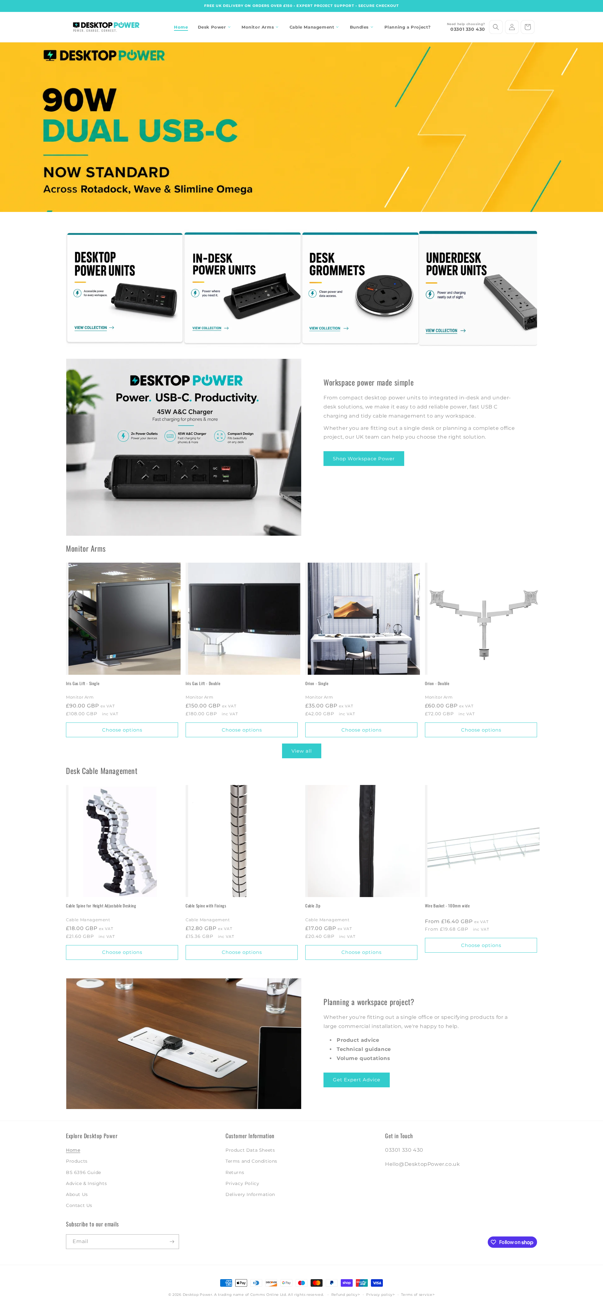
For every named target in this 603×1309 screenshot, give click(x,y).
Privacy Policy (242, 1183)
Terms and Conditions (251, 1161)
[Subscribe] (172, 1241)
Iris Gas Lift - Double (203, 683)
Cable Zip (312, 905)
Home (73, 1150)
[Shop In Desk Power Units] (243, 288)
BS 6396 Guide (83, 1172)
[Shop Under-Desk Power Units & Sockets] (478, 288)
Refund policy (344, 1294)
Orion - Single (316, 683)
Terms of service (416, 1294)
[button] (214, 27)
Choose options (122, 730)
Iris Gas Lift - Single (82, 683)
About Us (77, 1194)
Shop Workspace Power (364, 459)
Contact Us (79, 1205)
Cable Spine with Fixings (206, 905)
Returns (234, 1172)
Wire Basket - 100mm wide (447, 905)
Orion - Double (437, 683)
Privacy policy (379, 1294)
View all (301, 751)
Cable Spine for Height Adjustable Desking (101, 905)
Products (77, 1161)
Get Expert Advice (356, 1080)
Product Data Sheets (250, 1150)
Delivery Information (250, 1194)
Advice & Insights (86, 1183)
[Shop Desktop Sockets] (125, 288)
